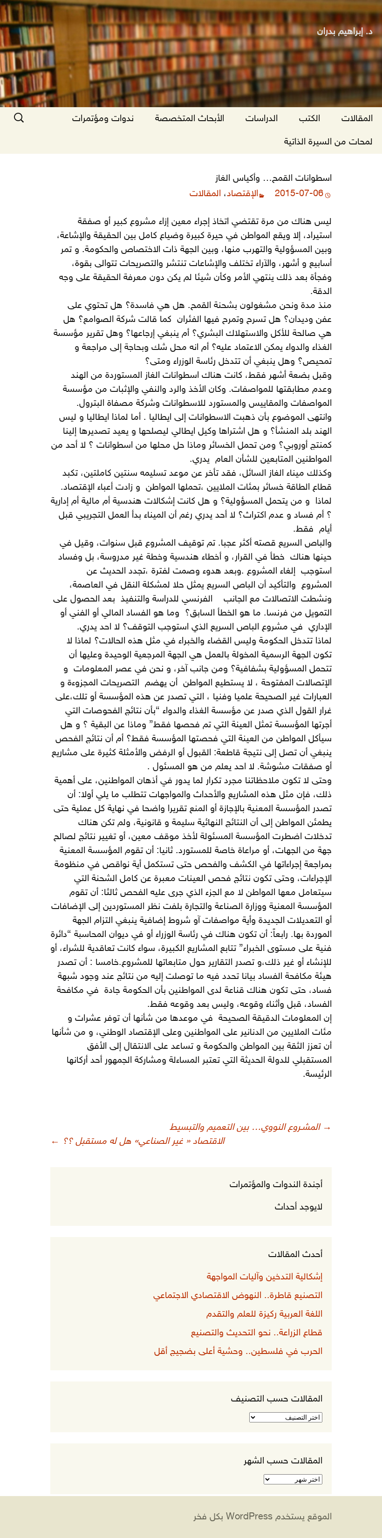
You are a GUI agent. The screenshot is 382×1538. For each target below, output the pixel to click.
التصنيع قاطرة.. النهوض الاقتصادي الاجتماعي (237, 1295)
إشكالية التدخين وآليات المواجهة (264, 1277)
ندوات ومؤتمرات (103, 118)
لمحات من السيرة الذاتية (328, 142)
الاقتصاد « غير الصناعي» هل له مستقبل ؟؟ (137, 1141)
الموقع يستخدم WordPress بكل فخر (262, 1517)
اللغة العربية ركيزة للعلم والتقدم (264, 1314)
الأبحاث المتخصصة (189, 118)
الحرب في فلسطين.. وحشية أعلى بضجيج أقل (238, 1351)
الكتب (309, 118)
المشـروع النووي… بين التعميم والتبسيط (251, 1127)
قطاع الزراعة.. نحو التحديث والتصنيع (256, 1333)
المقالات (357, 118)
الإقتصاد (242, 193)
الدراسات (262, 118)
